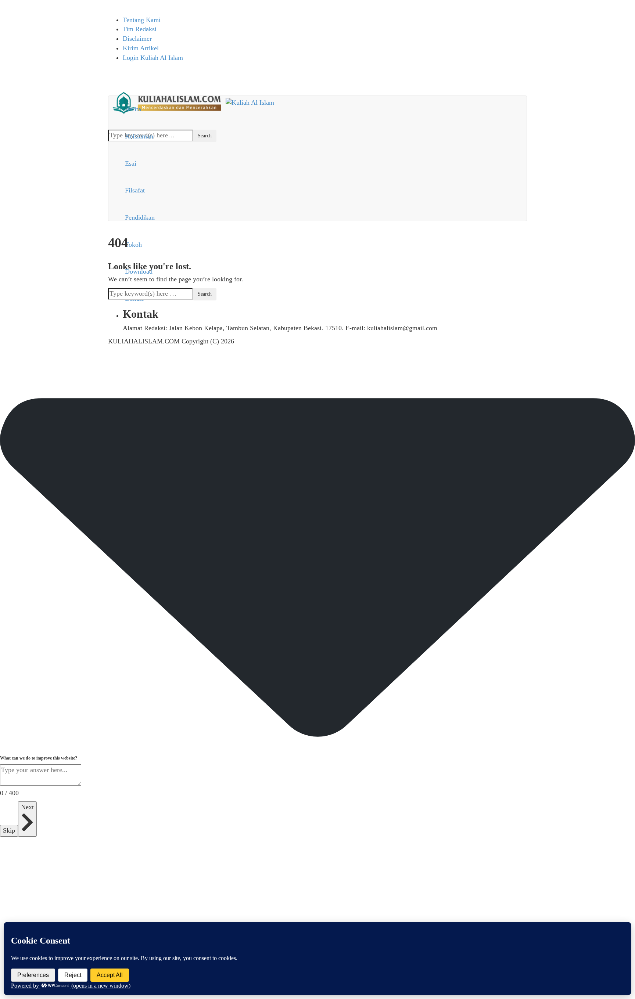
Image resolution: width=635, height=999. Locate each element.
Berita (133, 109)
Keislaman (139, 136)
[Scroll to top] (5, 364)
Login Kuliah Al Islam (153, 57)
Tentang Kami (142, 20)
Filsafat (135, 190)
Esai (130, 163)
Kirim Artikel (141, 48)
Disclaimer (137, 38)
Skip (9, 830)
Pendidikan (140, 217)
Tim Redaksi (140, 29)
